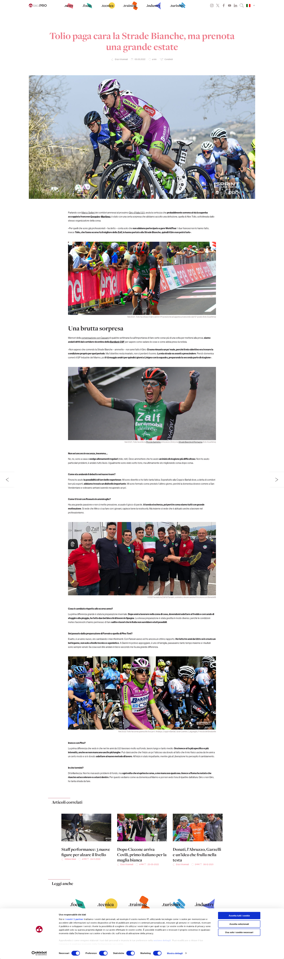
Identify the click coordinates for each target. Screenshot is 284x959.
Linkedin (235, 5)
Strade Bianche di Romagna (190, 442)
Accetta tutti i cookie (239, 915)
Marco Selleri (88, 212)
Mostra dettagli (175, 953)
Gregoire (95, 216)
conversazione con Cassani (95, 337)
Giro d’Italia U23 (137, 212)
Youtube (229, 5)
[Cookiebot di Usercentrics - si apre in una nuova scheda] (39, 953)
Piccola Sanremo (153, 442)
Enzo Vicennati (121, 59)
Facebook (223, 5)
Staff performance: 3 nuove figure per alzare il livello (85, 852)
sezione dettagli (162, 940)
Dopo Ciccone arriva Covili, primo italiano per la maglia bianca (142, 855)
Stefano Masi (70, 859)
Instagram (211, 5)
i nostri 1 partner (74, 919)
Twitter (217, 5)
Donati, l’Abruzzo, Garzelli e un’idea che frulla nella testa (197, 855)
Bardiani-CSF (117, 341)
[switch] (103, 953)
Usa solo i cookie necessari (239, 932)
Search (242, 5)
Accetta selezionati (239, 924)
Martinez (105, 216)
